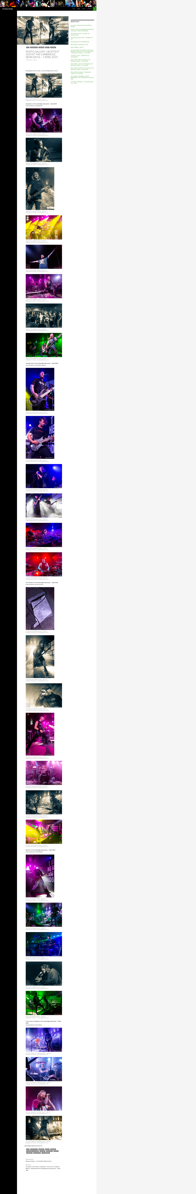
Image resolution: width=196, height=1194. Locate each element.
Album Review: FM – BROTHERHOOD (80, 41)
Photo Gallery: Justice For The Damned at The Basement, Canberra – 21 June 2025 (82, 64)
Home (74, 8)
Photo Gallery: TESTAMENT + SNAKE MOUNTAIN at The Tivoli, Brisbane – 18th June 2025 (82, 78)
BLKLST (47, 47)
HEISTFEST (42, 1151)
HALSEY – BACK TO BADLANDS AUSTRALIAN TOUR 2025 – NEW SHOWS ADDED (82, 30)
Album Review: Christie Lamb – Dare (79, 44)
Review (78, 8)
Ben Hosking (28, 1145)
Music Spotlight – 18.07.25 (77, 47)
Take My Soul (37, 1152)
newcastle (49, 1151)
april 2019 (41, 47)
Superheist (29, 1152)
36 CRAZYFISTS (34, 47)
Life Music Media (7, 9)
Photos (83, 8)
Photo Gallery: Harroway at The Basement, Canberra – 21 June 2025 (81, 72)
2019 (28, 47)
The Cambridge (45, 1152)
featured (53, 47)
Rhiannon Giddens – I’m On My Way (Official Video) (38, 1160)
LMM (36, 60)
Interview (89, 8)
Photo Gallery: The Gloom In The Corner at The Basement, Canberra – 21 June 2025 (82, 68)
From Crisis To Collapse (32, 1151)
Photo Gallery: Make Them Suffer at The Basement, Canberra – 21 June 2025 (80, 60)
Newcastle (35, 1145)
